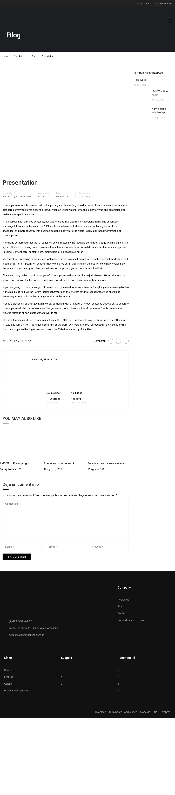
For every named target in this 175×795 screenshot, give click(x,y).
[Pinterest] (126, 341)
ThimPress (25, 340)
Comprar (165, 712)
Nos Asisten (20, 56)
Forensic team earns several (106, 463)
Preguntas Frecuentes (16, 690)
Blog (34, 56)
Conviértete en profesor (131, 620)
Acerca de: (124, 599)
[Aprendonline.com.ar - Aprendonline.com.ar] (20, 21)
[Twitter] (118, 341)
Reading (76, 398)
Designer (13, 340)
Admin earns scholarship (59, 463)
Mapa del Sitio (148, 712)
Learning (55, 398)
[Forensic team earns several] (109, 444)
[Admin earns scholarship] (66, 444)
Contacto (123, 613)
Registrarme (143, 3)
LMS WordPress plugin (14, 463)
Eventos (8, 676)
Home (6, 56)
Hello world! (140, 79)
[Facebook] (110, 341)
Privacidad (99, 712)
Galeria (8, 683)
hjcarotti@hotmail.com (17, 196)
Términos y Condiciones (123, 712)
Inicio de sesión (164, 3)
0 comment (85, 196)
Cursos (8, 670)
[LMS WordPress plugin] (22, 444)
